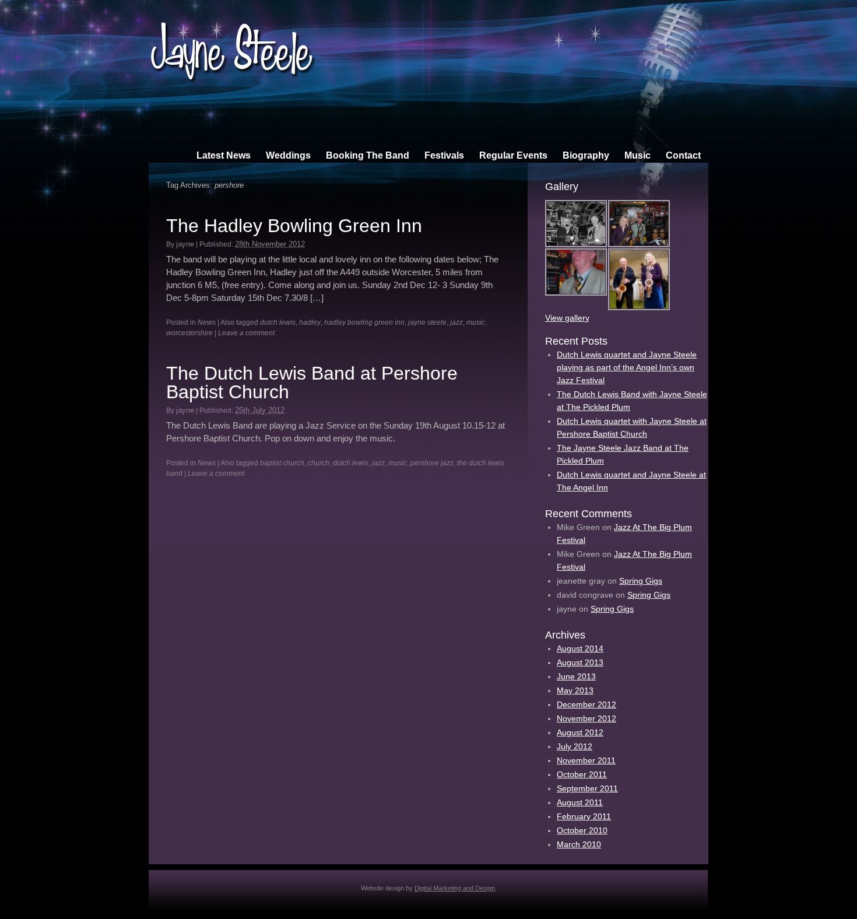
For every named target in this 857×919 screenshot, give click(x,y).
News (207, 322)
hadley (310, 322)
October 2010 (582, 830)
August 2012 (580, 732)
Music (637, 155)
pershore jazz (432, 463)
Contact (683, 155)
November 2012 (586, 718)
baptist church (282, 463)
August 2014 (580, 648)
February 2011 (584, 816)
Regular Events (513, 155)
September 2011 (587, 788)
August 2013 (580, 662)
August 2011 (580, 802)
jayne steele (427, 322)
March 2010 (579, 844)
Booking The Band (367, 155)
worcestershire (189, 333)
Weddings (288, 155)
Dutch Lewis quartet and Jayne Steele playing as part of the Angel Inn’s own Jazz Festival (627, 367)
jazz (456, 322)
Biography (586, 155)
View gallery (567, 317)
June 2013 (576, 676)
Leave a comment (246, 333)
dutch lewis (278, 322)
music (475, 322)
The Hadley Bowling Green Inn (294, 225)
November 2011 (586, 760)
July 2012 (574, 746)
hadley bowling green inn (364, 322)
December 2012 (586, 704)
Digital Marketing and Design (455, 888)
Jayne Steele (232, 43)
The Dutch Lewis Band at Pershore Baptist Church (312, 382)
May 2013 (575, 690)
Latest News (223, 155)
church (318, 463)
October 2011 (582, 774)
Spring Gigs (640, 580)
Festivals (444, 155)
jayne (185, 244)
